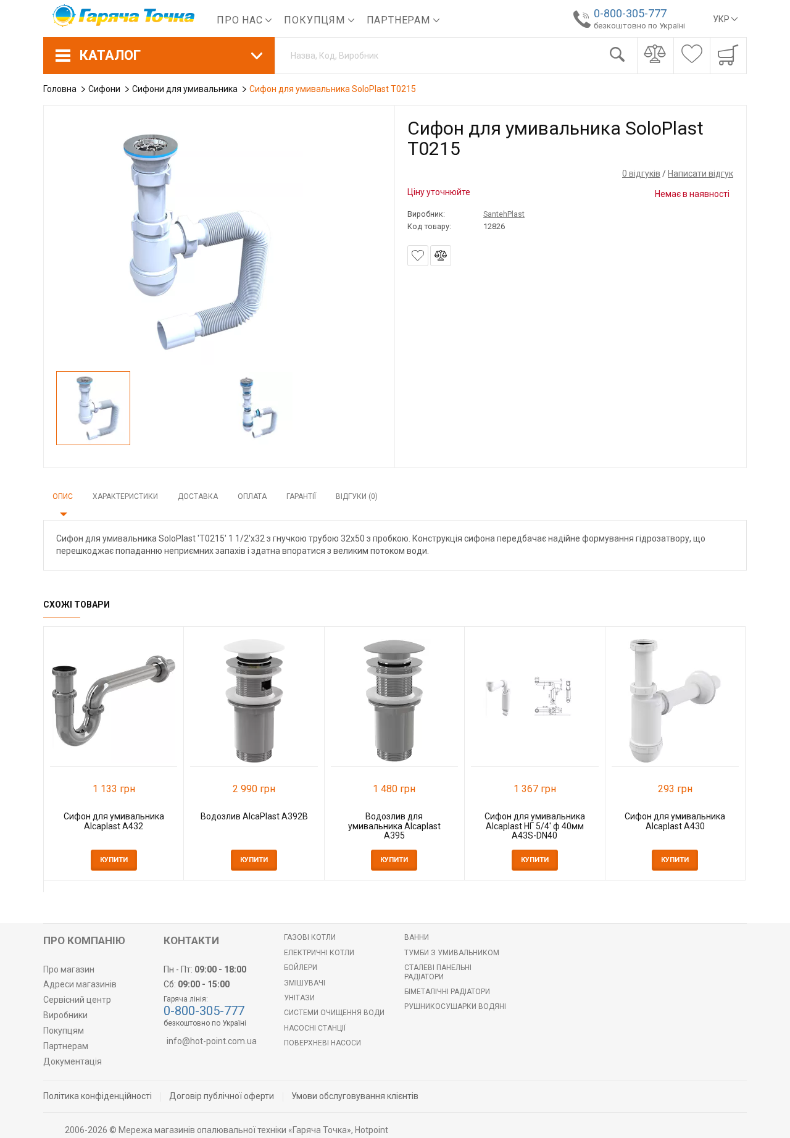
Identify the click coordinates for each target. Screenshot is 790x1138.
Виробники (65, 1015)
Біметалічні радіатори (447, 991)
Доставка (198, 496)
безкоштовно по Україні (639, 26)
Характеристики (125, 496)
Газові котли (310, 937)
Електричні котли (319, 952)
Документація (72, 1061)
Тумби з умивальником (451, 952)
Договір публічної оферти (221, 1096)
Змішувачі (304, 983)
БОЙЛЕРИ (300, 967)
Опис (62, 496)
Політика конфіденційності (97, 1096)
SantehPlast (504, 214)
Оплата (252, 496)
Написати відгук (700, 173)
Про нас (241, 20)
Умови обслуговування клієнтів (354, 1096)
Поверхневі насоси (322, 1043)
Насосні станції (315, 1028)
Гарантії (301, 496)
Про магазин (68, 969)
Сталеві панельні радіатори (438, 972)
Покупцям (315, 20)
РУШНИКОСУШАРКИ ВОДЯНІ (455, 1006)
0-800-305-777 (630, 13)
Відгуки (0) (357, 496)
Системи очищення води (334, 1012)
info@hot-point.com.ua (212, 1041)
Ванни (416, 937)
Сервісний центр (77, 1000)
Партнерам (400, 20)
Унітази (299, 998)
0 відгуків (641, 173)
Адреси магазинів (80, 984)
